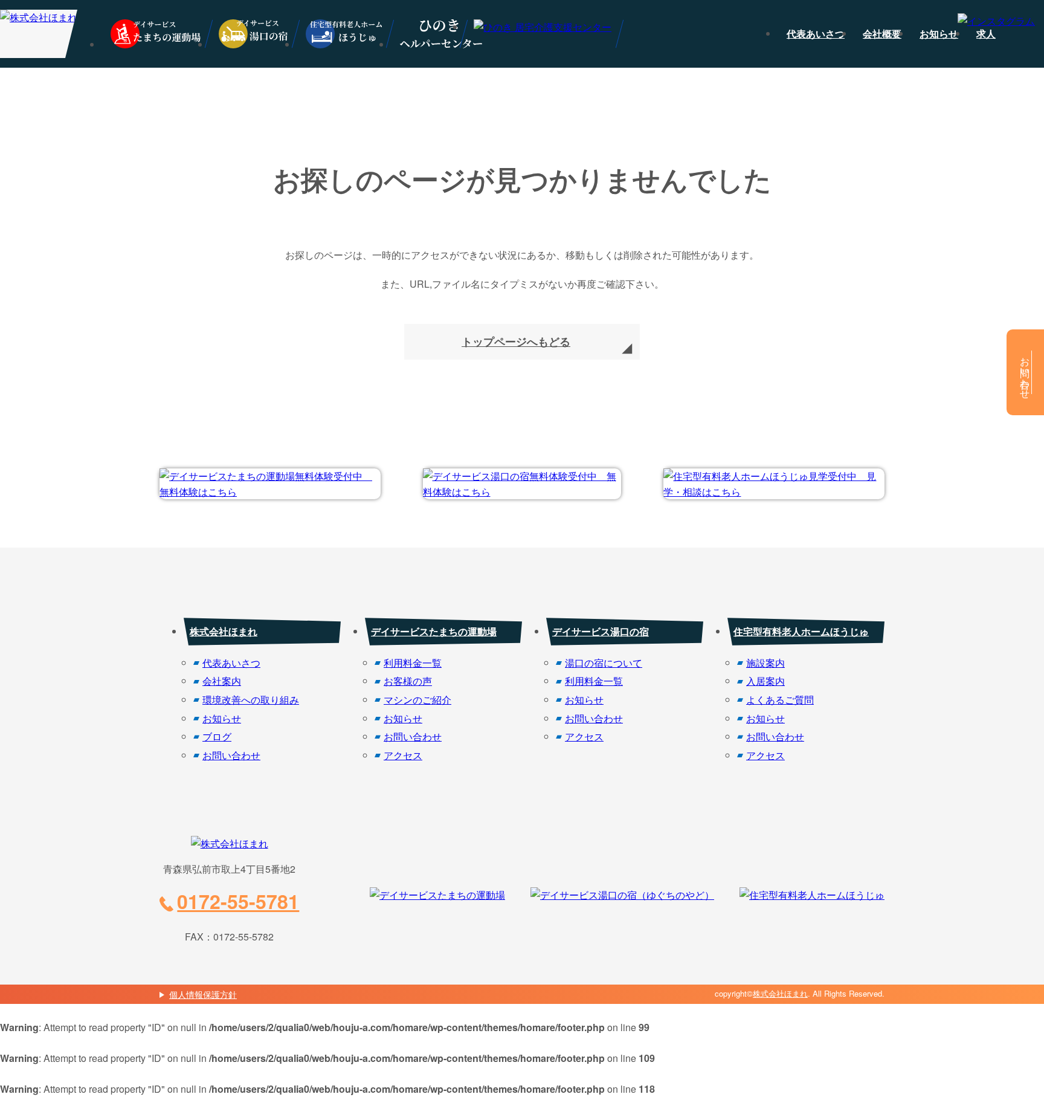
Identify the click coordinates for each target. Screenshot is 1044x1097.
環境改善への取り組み (250, 700)
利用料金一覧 (413, 663)
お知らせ (939, 33)
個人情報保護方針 (203, 994)
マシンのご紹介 (417, 700)
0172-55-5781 (238, 901)
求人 (986, 33)
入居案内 (765, 681)
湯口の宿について (603, 663)
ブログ (216, 736)
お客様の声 (408, 681)
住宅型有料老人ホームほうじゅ (801, 631)
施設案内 (765, 663)
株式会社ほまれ (223, 631)
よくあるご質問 (780, 700)
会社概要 (882, 33)
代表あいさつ (816, 33)
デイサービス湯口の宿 (600, 631)
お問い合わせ (231, 755)
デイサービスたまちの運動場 (434, 631)
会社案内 (221, 681)
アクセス (403, 755)
